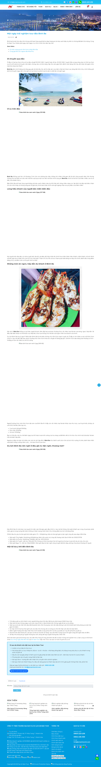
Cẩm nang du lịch (57, 745)
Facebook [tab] (22, 681)
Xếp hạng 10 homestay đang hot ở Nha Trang (17, 709)
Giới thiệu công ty (56, 731)
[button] (93, 706)
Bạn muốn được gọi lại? (19, 671)
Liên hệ (77, 6)
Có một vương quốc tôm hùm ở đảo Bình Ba (24, 49)
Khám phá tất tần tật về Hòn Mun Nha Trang (84, 709)
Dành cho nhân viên (57, 751)
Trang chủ (21, 6)
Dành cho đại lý (56, 749)
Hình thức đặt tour (57, 736)
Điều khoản (55, 734)
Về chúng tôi (31, 6)
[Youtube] (70, 2)
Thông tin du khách (57, 756)
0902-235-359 (79, 737)
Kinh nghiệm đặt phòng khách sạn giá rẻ (60, 709)
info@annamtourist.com (17, 2)
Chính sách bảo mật (57, 742)
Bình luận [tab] (13, 681)
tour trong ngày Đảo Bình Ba (20, 639)
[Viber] (76, 2)
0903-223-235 (87, 2)
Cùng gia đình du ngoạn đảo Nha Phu (22, 51)
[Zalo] (64, 2)
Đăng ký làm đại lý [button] (57, 747)
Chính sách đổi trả (57, 740)
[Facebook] (67, 2)
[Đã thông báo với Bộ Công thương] (61, 764)
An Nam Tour (35, 639)
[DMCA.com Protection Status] (40, 764)
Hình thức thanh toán (58, 738)
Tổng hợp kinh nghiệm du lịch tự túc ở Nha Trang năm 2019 (39, 712)
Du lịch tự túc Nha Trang (23, 20)
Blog (11, 20)
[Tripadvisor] (73, 2)
